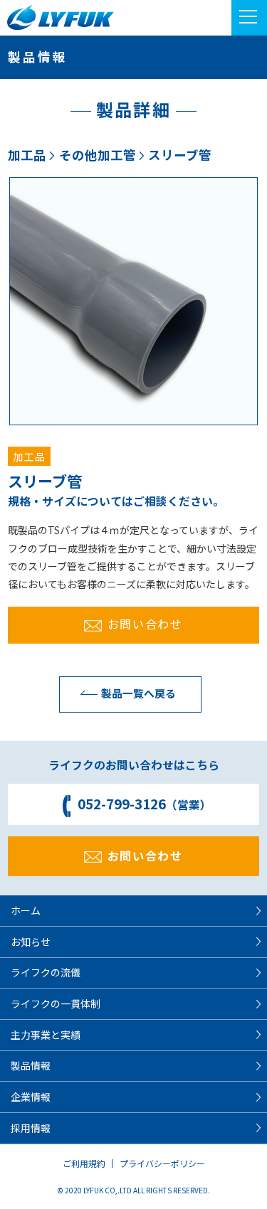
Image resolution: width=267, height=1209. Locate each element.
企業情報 (31, 1097)
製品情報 (31, 1065)
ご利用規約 (84, 1163)
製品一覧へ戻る (138, 693)
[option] (133, 301)
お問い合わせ (145, 623)
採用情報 (31, 1128)
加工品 (27, 155)
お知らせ (31, 941)
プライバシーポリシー (162, 1163)
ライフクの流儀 (45, 972)
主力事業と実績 (45, 1035)
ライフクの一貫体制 (55, 1003)
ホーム (26, 910)
